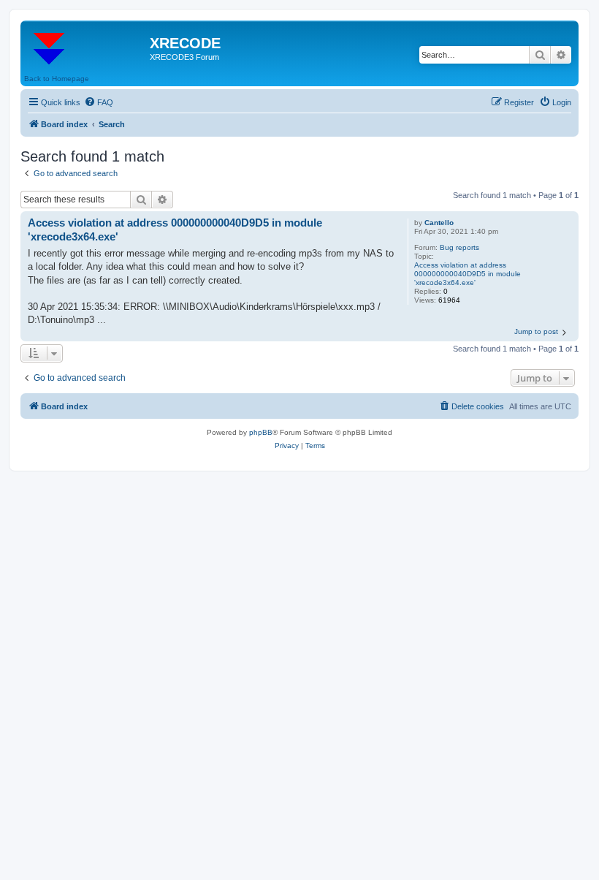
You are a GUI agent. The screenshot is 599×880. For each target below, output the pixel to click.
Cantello (439, 223)
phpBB (260, 432)
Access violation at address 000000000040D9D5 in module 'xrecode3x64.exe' (467, 274)
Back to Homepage (56, 79)
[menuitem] (98, 102)
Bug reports (459, 247)
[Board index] (87, 47)
